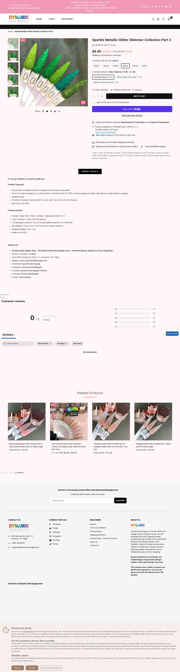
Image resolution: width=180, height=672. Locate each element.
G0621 (144, 66)
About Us (93, 542)
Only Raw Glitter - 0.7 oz (103, 77)
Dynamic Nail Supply (31, 264)
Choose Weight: (114, 72)
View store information (105, 132)
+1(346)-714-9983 (27, 254)
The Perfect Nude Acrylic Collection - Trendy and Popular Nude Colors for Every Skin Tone (68, 446)
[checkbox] (77, 343)
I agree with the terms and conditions (112, 102)
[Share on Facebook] (43, 111)
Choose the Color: (105, 61)
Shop (51, 19)
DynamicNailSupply (30, 274)
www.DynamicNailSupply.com (33, 260)
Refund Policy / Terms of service (103, 538)
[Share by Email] (59, 111)
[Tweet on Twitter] (47, 111)
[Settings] (158, 19)
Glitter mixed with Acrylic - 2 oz (106, 82)
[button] (135, 309)
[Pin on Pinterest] (51, 111)
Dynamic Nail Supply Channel (34, 270)
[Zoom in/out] (8, 294)
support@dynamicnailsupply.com (25, 547)
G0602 (106, 66)
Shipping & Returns (98, 535)
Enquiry (138, 90)
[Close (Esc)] (1, 294)
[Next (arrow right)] (3, 297)
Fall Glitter (128, 155)
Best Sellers (103, 155)
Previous (22, 72)
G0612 (125, 66)
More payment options (132, 115)
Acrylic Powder (148, 153)
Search (93, 524)
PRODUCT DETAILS (90, 171)
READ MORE (67, 19)
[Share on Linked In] (55, 111)
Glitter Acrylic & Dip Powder (146, 155)
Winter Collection (99, 158)
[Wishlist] (163, 19)
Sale (23, 40)
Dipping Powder (116, 155)
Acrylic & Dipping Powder (108, 153)
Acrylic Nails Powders (130, 153)
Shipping (96, 55)
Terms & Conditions (98, 528)
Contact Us (94, 545)
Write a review (172, 334)
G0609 (115, 66)
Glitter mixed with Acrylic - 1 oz (129, 77)
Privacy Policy (96, 531)
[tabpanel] (90, 361)
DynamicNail (25, 277)
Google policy (27, 660)
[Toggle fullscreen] (5, 294)
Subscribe (120, 501)
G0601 (96, 66)
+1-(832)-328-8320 (20, 5)
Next (85, 72)
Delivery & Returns (121, 90)
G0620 (135, 66)
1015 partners (28, 631)
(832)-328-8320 (18, 543)
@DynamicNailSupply (32, 267)
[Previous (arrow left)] (1, 297)
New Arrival (165, 155)
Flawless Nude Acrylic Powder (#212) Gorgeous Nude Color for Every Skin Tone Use (111, 446)
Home (39, 19)
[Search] (153, 19)
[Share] (3, 294)
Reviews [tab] (9, 334)
